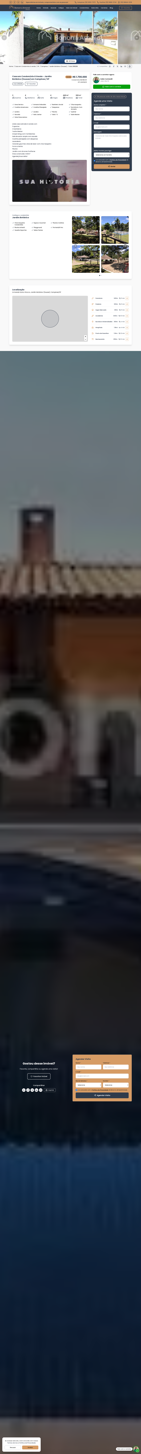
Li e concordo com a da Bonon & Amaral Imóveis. (112, 161)
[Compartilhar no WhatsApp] (109, 66)
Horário (106, 1081)
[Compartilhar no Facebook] (113, 66)
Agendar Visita (103, 1095)
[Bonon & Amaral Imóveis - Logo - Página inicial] (19, 7)
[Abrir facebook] (14, 2)
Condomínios (84, 8)
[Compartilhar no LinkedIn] (121, 66)
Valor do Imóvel (71, 8)
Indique (61, 8)
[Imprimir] (129, 66)
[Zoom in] (85, 336)
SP (38, 66)
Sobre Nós (95, 8)
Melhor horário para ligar (103, 151)
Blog (111, 8)
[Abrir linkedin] (22, 2)
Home (39, 8)
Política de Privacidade (118, 160)
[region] (50, 319)
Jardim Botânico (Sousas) (58, 66)
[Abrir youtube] (18, 2)
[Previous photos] (75, 246)
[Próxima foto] (136, 37)
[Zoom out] (85, 339)
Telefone (97, 114)
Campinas (44, 66)
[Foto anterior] (4, 37)
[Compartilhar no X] (117, 66)
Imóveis (45, 8)
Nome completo (100, 105)
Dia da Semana (81, 1081)
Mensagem (98, 132)
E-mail (96, 123)
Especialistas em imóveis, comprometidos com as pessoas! (47, 2)
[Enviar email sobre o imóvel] (125, 66)
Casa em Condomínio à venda (25, 66)
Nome (78, 1063)
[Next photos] (125, 246)
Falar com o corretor (113, 87)
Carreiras (104, 8)
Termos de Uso (12, 1443)
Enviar (113, 166)
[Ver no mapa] (127, 298)
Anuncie (53, 8)
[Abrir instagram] (10, 2)
